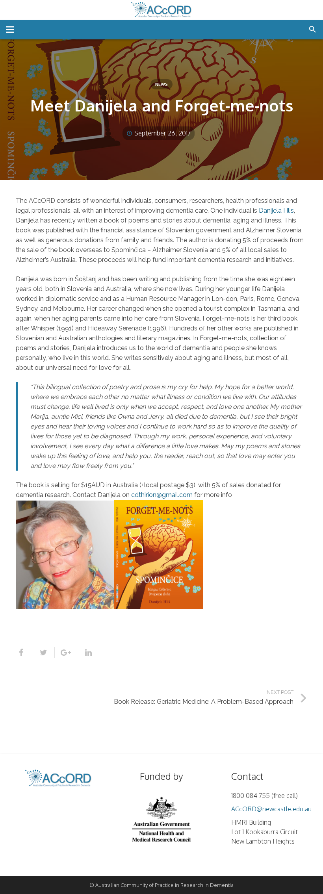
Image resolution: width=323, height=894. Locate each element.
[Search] (312, 30)
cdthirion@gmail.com (162, 495)
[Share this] (24, 652)
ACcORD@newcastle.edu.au (271, 809)
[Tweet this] (43, 652)
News (161, 84)
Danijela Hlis (276, 210)
